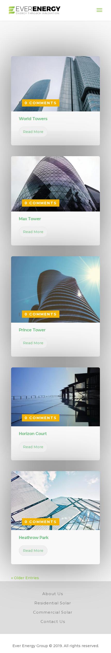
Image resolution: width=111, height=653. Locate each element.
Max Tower (30, 218)
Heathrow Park (33, 537)
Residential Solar (52, 603)
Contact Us (53, 621)
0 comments (41, 103)
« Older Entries (25, 578)
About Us (52, 593)
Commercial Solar (52, 612)
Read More (33, 131)
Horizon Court (32, 433)
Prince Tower (32, 330)
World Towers (33, 118)
